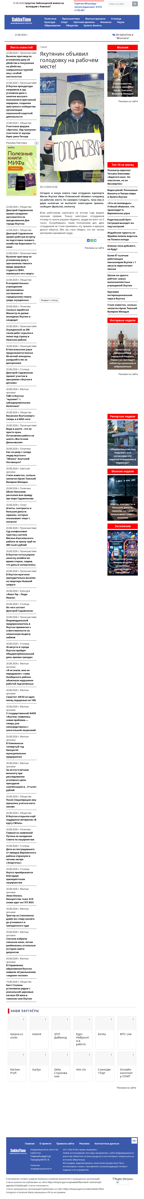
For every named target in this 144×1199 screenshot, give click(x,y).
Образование (52, 25)
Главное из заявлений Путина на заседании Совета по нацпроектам (20, 836)
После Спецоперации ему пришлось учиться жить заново (21, 803)
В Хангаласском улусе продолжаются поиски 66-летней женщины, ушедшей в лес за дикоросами (19, 356)
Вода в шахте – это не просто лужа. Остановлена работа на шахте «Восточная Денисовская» (20, 435)
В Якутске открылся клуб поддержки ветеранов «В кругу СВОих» (21, 820)
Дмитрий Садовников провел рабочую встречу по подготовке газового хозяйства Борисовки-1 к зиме (21, 240)
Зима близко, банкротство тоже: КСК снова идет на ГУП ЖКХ (20, 899)
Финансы (106, 22)
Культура (49, 22)
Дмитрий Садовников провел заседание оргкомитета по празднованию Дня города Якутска (19, 217)
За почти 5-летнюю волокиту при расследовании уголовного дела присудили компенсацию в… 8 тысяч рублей (21, 780)
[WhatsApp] (91, 240)
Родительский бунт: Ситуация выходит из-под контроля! (120, 223)
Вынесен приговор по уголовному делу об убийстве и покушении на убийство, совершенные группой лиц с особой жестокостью (20, 66)
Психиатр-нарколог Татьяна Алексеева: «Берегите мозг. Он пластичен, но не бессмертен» (119, 177)
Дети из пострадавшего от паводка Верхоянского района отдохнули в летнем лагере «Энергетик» (21, 856)
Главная (29, 1143)
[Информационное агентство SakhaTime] (21, 19)
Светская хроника (84, 22)
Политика (50, 18)
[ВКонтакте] (88, 240)
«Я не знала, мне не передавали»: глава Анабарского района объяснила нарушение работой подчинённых (19, 677)
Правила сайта (65, 1143)
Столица (116, 18)
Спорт (64, 22)
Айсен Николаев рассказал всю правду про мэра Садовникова (19, 495)
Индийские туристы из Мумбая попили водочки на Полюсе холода (122, 236)
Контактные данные (107, 1143)
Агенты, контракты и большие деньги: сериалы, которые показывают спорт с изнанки (19, 515)
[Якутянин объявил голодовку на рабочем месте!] (72, 127)
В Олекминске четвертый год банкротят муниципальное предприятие (16, 750)
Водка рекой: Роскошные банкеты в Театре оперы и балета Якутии (122, 193)
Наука (120, 22)
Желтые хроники (95, 18)
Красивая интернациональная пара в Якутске (119, 295)
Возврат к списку (49, 300)
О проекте (45, 1143)
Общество (72, 25)
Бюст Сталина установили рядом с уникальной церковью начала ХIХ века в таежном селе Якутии (19, 992)
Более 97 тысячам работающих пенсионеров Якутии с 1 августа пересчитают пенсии (121, 262)
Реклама (84, 1143)
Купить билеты (93, 25)
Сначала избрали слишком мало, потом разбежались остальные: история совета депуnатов (21, 945)
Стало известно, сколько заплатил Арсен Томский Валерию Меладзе (21, 479)
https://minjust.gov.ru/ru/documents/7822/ (83, 1189)
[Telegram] (95, 240)
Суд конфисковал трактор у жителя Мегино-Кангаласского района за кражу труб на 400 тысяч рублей (21, 538)
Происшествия (71, 18)
